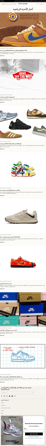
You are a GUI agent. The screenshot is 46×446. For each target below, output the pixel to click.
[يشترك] (32, 392)
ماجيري (2, 410)
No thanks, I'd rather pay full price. (33, 436)
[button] (41, 4)
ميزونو (2, 413)
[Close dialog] (43, 417)
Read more (2, 55)
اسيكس (2, 402)
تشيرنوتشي (3, 405)
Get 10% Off (34, 434)
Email (25, 428)
